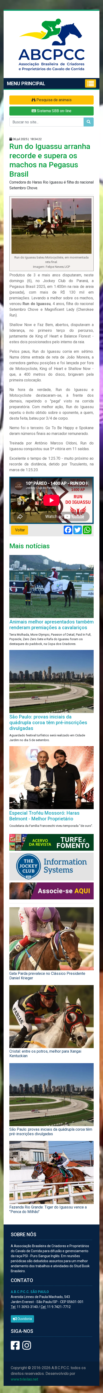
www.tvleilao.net (24, 1379)
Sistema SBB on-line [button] (53, 111)
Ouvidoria (24, 1319)
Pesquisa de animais (53, 100)
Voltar (19, 530)
